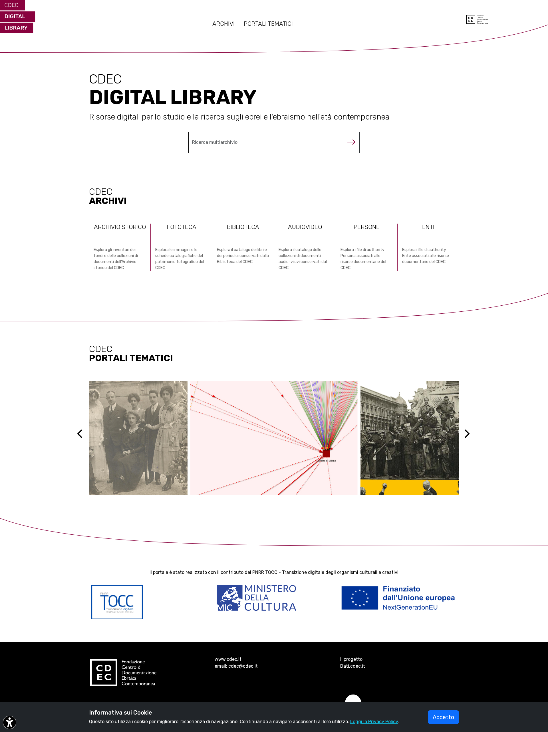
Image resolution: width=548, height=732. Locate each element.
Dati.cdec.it (352, 666)
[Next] (470, 438)
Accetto (443, 717)
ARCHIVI (223, 23)
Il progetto (351, 659)
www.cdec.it (228, 659)
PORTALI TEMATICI (268, 23)
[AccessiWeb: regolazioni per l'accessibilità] (9, 722)
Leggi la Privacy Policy (374, 721)
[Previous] (84, 438)
